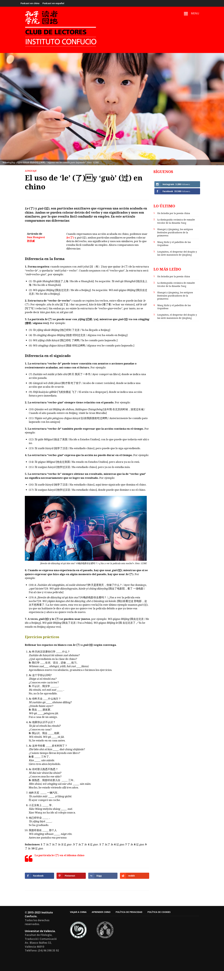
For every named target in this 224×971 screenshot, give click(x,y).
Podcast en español (53, 3)
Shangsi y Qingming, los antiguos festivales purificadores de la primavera (175, 232)
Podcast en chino (30, 3)
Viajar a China (78, 912)
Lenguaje (30, 170)
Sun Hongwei (36, 237)
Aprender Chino (101, 912)
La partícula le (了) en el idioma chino (59, 855)
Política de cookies (159, 912)
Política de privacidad (129, 912)
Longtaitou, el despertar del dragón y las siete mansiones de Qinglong (177, 253)
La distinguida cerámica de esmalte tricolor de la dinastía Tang (176, 221)
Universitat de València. (40, 931)
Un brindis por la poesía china (173, 213)
